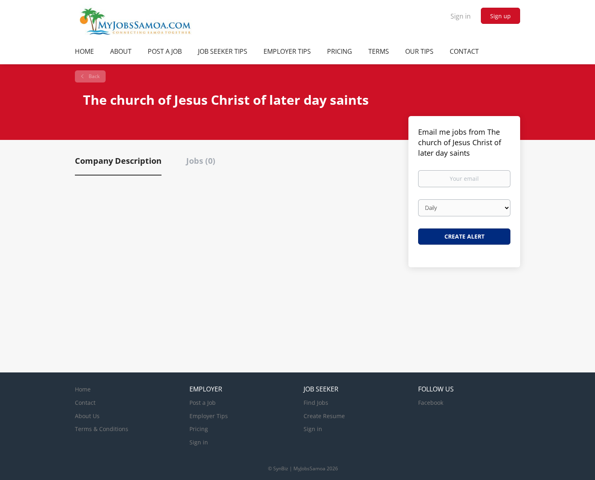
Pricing (198, 429)
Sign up (500, 16)
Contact (85, 402)
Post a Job (202, 402)
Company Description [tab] (118, 160)
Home (83, 389)
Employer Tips (208, 416)
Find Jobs (316, 402)
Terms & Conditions (101, 429)
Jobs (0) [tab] (200, 160)
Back (93, 76)
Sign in (460, 16)
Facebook (430, 402)
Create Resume (324, 416)
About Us (87, 416)
